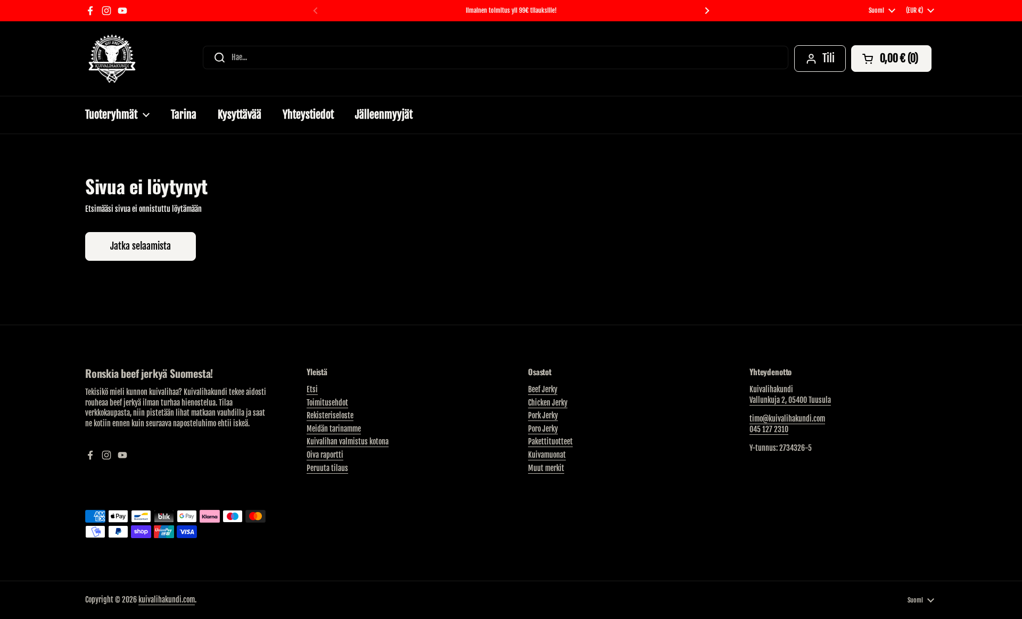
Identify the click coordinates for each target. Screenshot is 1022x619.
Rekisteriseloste (330, 415)
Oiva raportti (325, 454)
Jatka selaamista (140, 246)
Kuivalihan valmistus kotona (348, 441)
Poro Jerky (543, 428)
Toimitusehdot (327, 402)
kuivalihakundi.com (166, 599)
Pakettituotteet (550, 441)
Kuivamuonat (547, 454)
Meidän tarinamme (334, 428)
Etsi (312, 389)
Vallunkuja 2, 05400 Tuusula (790, 400)
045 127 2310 (768, 429)
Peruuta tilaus (327, 468)
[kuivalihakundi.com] (111, 58)
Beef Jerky (542, 389)
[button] (891, 58)
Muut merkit (546, 468)
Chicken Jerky (547, 402)
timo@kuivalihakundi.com (787, 418)
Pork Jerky (543, 415)
